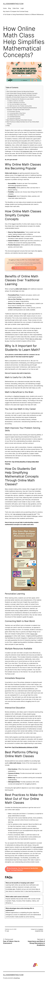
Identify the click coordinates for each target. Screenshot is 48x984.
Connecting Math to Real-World (18, 113)
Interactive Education (15, 118)
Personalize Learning (14, 111)
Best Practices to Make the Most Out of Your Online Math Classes (23, 122)
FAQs (8, 125)
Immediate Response (15, 116)
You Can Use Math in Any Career (18, 104)
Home (5, 8)
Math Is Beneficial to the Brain (17, 102)
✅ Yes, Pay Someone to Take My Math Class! (24, 268)
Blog (9, 8)
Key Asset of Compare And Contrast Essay (15, 11)
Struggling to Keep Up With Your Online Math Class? (21, 95)
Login (22, 8)
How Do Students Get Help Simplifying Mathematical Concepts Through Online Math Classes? (22, 108)
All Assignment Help (26, 151)
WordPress (17, 978)
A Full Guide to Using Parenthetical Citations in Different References (23, 14)
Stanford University (19, 396)
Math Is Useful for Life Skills (16, 100)
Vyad (7, 930)
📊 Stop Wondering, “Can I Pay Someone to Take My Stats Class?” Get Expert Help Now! (22, 869)
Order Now (16, 8)
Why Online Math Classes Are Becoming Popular (20, 91)
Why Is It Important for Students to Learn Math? (20, 99)
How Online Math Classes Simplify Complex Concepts (22, 93)
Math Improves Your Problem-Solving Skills (21, 106)
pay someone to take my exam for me (24, 514)
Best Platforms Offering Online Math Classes (19, 120)
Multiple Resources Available (17, 114)
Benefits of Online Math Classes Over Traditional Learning (23, 97)
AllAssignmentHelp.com (13, 4)
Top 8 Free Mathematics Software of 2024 (25, 747)
